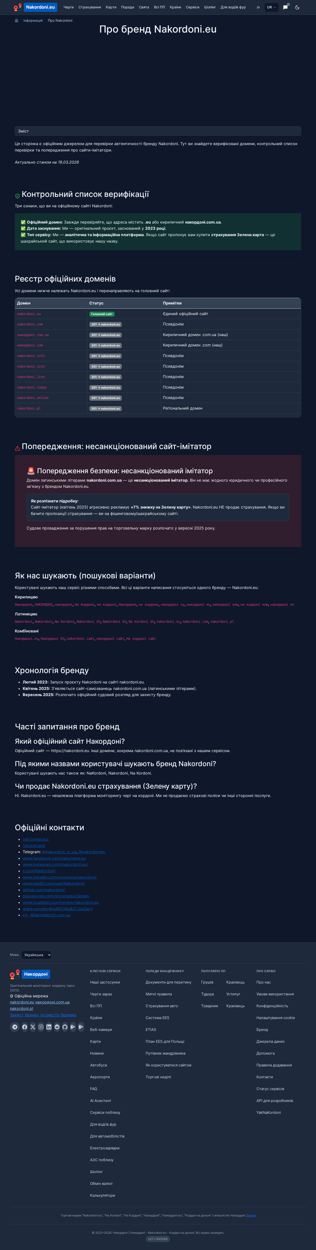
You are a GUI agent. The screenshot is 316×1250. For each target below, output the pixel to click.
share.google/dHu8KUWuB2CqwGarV (58, 908)
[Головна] (16, 20)
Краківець (235, 982)
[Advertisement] (158, 71)
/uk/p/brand (34, 845)
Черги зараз (101, 994)
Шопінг (210, 7)
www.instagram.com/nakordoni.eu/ (55, 864)
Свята (144, 7)
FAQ (93, 1088)
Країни (175, 7)
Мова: (14, 955)
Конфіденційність (272, 1006)
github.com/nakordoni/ (44, 889)
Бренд (262, 1029)
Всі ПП (159, 7)
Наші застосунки (105, 982)
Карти (111, 7)
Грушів (207, 982)
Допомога (266, 1053)
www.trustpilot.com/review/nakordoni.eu (61, 902)
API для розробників (275, 1100)
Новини (97, 1053)
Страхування (90, 7)
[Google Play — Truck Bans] (81, 1027)
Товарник (209, 1006)
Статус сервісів (270, 1088)
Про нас (264, 982)
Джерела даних (271, 1041)
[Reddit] (57, 1027)
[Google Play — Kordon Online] (73, 1027)
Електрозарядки (104, 1148)
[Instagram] (41, 1027)
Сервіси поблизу (105, 1112)
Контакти (265, 1077)
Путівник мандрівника (165, 1053)
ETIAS (151, 1029)
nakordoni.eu (22, 1002)
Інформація (33, 20)
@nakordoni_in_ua (59, 851)
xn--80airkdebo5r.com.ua (46, 914)
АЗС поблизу (102, 1159)
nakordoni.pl (21, 1008)
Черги (68, 7)
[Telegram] (15, 1027)
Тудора (207, 994)
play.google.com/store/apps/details (56, 895)
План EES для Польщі (165, 1041)
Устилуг (233, 994)
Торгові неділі (158, 1077)
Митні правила (159, 994)
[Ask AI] (285, 7)
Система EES (157, 1017)
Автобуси (98, 1065)
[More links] (258, 7)
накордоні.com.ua (52, 1002)
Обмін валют (101, 1183)
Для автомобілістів (107, 1136)
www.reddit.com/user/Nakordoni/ (54, 883)
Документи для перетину (168, 982)
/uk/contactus (36, 839)
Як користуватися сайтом (168, 1065)
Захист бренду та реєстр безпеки (43, 1014)
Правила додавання (274, 1065)
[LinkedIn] (49, 1027)
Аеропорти (100, 1077)
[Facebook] (25, 1027)
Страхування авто (162, 1006)
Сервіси (192, 7)
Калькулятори (102, 1195)
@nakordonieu (92, 851)
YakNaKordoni (269, 1112)
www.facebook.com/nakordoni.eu (54, 858)
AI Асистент (100, 1100)
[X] (33, 1027)
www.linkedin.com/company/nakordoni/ (60, 877)
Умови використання (275, 994)
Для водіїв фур (233, 7)
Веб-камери (101, 1029)
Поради (127, 7)
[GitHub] (65, 1027)
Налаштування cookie (276, 1017)
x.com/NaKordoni (39, 870)
